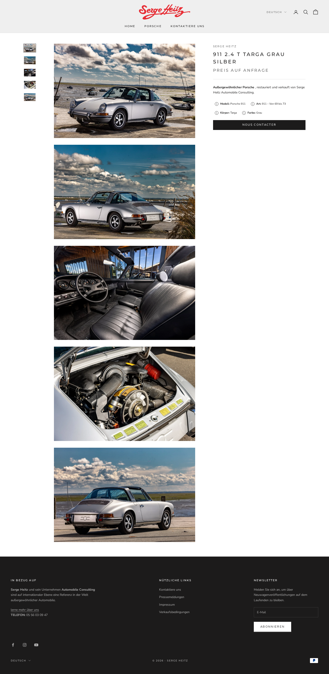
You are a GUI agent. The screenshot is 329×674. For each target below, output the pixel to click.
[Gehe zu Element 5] (30, 97)
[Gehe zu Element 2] (30, 60)
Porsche (153, 26)
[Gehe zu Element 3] (30, 72)
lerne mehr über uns (25, 610)
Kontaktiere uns (187, 26)
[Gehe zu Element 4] (30, 84)
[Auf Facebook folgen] (13, 645)
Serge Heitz (225, 46)
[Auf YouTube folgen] (36, 645)
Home (130, 26)
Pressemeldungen (171, 597)
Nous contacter (259, 125)
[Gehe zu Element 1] (30, 48)
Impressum (167, 605)
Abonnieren (272, 627)
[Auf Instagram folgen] (24, 645)
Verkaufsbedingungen (174, 612)
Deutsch (274, 12)
